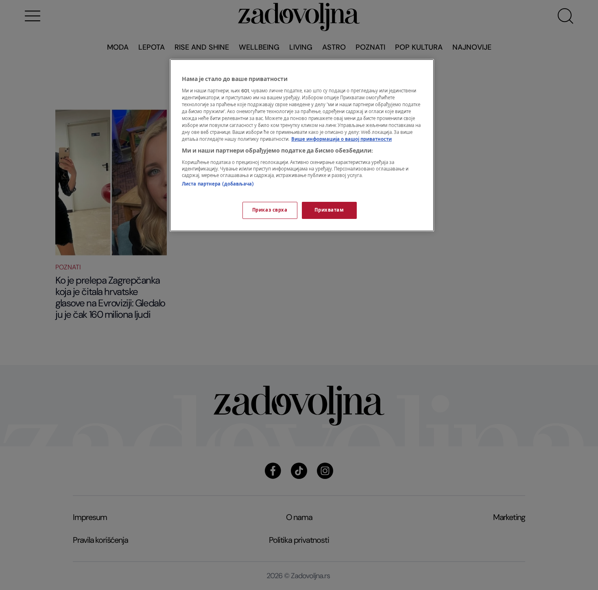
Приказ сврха (270, 210)
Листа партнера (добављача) (218, 184)
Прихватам (329, 210)
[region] (302, 145)
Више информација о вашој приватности (341, 139)
